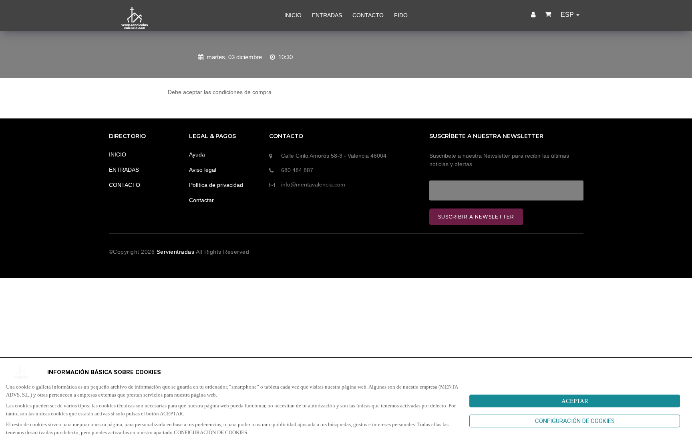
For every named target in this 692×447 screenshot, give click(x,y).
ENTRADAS (327, 15)
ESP (568, 14)
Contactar (201, 200)
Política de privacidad (216, 185)
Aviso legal (202, 169)
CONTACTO (368, 15)
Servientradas (176, 252)
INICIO (293, 15)
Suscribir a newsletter (476, 217)
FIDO (401, 15)
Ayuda (197, 154)
